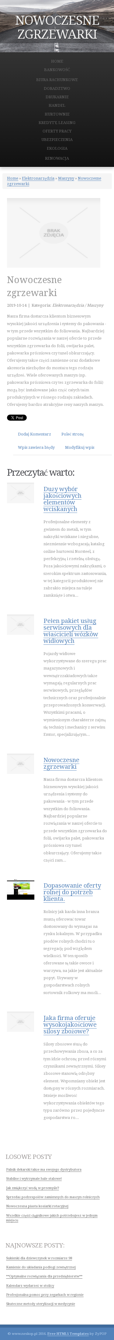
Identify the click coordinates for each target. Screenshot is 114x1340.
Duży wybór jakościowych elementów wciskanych (62, 499)
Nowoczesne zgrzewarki (61, 763)
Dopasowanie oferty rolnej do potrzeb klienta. (72, 892)
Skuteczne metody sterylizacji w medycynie (40, 1304)
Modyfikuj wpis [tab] (79, 447)
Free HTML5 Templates (68, 1334)
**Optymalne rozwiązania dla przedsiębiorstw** (44, 1276)
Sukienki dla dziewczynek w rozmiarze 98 (39, 1258)
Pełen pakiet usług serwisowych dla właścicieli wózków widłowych (70, 630)
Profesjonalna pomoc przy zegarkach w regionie (45, 1295)
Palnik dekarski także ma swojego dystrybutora (43, 1170)
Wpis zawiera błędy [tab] (36, 447)
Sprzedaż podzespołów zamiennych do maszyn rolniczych (53, 1197)
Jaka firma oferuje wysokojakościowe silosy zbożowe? (70, 1024)
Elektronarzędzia (38, 178)
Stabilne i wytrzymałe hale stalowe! (34, 1179)
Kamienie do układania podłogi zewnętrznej (41, 1267)
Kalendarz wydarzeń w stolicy (30, 1286)
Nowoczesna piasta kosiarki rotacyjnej (37, 1206)
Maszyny (66, 178)
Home (12, 178)
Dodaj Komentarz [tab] (34, 434)
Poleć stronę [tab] (72, 434)
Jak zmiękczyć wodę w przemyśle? (32, 1188)
